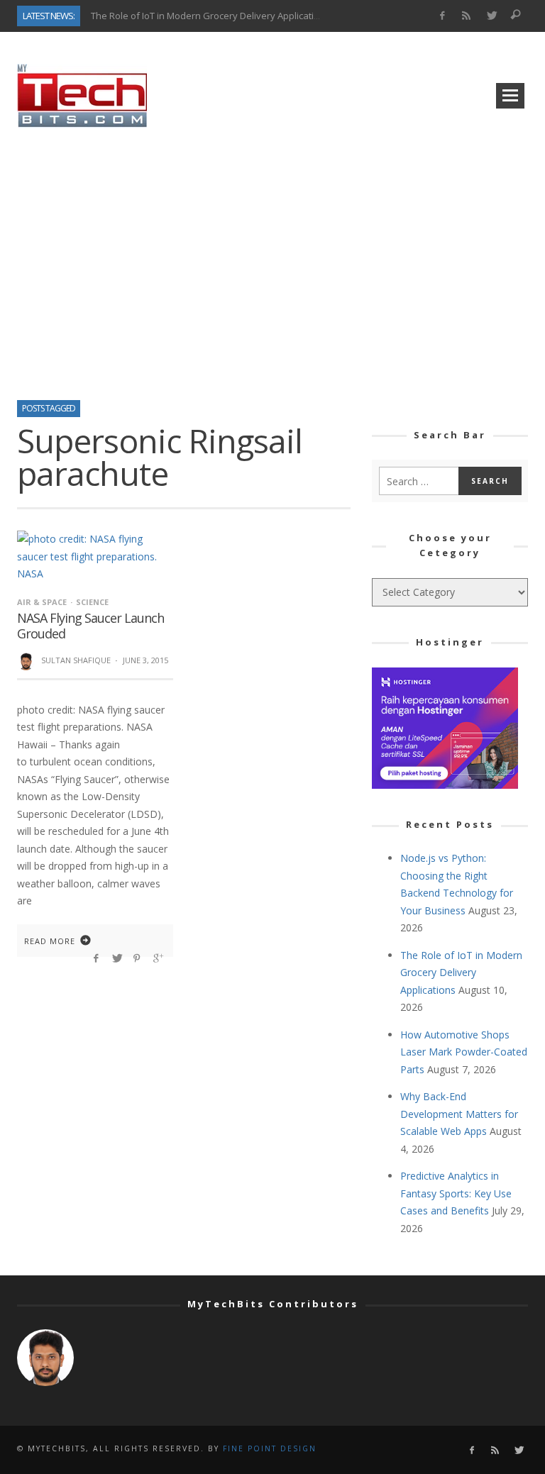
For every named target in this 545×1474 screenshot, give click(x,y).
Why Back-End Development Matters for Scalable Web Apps (459, 1114)
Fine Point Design (269, 1448)
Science (92, 602)
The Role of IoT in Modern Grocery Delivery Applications (210, 15)
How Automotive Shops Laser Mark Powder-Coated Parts (463, 1052)
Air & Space (42, 602)
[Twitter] (491, 16)
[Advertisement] (272, 259)
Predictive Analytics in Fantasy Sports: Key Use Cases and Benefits (456, 1193)
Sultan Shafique (76, 660)
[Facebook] (441, 16)
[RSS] (466, 16)
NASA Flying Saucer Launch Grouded (90, 625)
